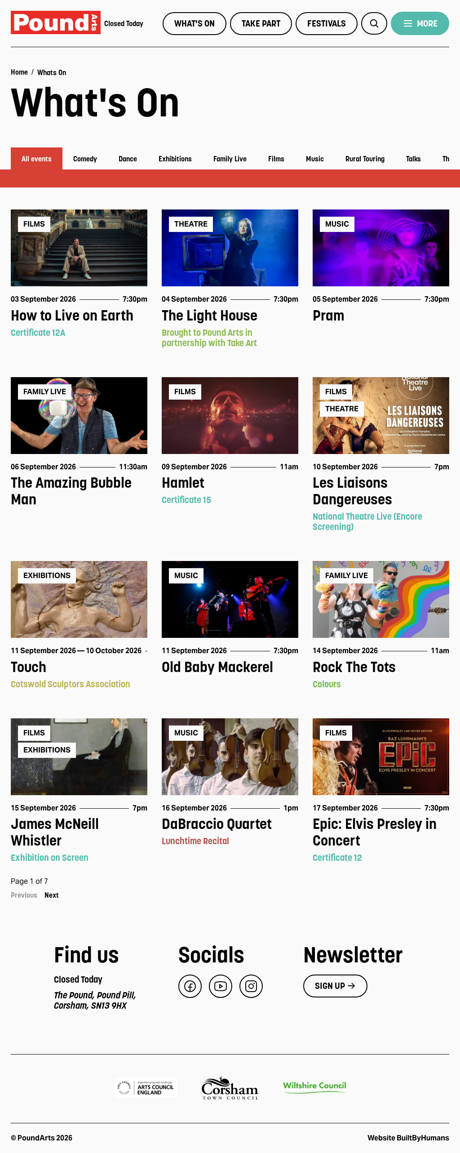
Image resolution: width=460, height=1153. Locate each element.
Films (276, 159)
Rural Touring (365, 159)
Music (315, 159)
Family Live (230, 159)
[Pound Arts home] (56, 23)
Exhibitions (175, 159)
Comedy (85, 159)
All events (37, 159)
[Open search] (374, 23)
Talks (413, 159)
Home (19, 71)
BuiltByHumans (423, 1138)
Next (51, 895)
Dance (128, 159)
